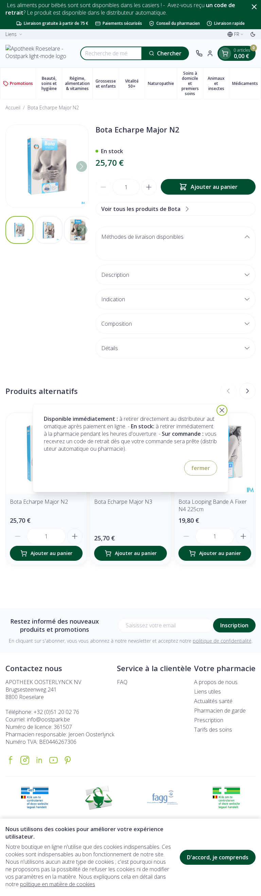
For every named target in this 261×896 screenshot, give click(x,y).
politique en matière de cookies (57, 884)
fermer (200, 468)
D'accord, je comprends (217, 857)
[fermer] (222, 410)
